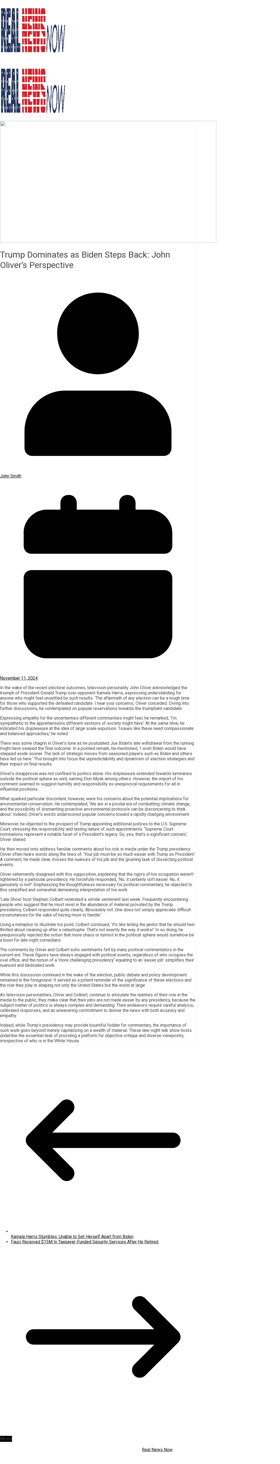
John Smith (10, 476)
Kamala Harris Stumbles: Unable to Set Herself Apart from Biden (72, 1236)
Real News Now (157, 1449)
